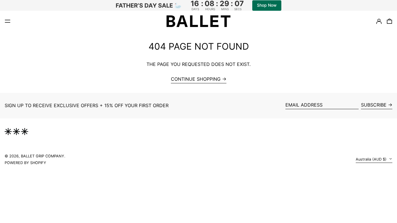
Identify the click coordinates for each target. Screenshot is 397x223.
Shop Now (267, 5)
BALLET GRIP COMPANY (42, 156)
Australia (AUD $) (372, 159)
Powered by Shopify (25, 163)
